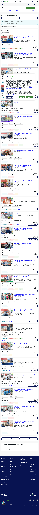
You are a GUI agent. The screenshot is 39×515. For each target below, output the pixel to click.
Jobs (11, 1)
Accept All (30, 97)
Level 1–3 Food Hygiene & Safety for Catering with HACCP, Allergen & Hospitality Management (24, 359)
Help (1, 459)
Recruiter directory (13, 463)
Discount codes (3, 471)
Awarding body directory (5, 477)
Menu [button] (2, 4)
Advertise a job (12, 472)
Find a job (12, 461)
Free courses (35, 10)
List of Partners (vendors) (10, 94)
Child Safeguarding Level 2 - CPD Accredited (23, 343)
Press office (22, 465)
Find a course (5, 8)
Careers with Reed (33, 472)
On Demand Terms (4, 484)
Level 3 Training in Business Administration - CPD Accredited (24, 134)
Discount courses (5, 10)
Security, (34, 505)
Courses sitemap (3, 487)
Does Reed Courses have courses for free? (10, 449)
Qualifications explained (5, 479)
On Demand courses (20, 10)
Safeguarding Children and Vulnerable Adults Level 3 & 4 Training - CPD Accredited (24, 310)
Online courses (12, 10)
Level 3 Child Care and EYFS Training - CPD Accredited (22, 198)
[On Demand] (6, 39)
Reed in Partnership (33, 469)
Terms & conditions (31, 508)
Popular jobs (12, 464)
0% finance (2, 474)
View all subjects (3, 464)
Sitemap (11, 474)
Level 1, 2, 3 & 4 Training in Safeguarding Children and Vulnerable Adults (24, 261)
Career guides (3, 482)
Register (31, 1)
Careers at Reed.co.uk (24, 462)
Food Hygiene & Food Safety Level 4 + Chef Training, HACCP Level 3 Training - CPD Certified (24, 375)
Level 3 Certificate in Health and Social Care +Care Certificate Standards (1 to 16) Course (24, 276)
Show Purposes (9, 97)
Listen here (10, 504)
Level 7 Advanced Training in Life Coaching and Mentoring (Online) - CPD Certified (23, 390)
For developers (22, 464)
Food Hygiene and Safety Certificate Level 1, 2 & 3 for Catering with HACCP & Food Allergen (24, 102)
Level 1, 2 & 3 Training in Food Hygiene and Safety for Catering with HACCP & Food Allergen (24, 69)
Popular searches (13, 466)
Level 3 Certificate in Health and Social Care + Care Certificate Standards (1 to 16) (24, 37)
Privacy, (37, 505)
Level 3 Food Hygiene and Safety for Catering (23, 116)
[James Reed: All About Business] (4, 502)
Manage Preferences (28, 505)
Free (13, 26)
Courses (15, 1)
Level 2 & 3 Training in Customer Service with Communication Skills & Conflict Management (23, 54)
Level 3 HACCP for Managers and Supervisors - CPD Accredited (24, 407)
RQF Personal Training (6, 26)
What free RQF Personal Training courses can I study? (12, 444)
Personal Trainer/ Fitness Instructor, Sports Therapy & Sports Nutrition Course (24, 295)
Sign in (36, 1)
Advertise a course (4, 486)
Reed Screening (32, 471)
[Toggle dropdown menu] (37, 37)
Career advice (22, 1)
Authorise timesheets (33, 463)
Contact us (2, 461)
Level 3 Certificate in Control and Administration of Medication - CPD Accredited (24, 229)
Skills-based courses (4, 481)
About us (21, 460)
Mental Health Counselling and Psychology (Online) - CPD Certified (24, 181)
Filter (11, 18)
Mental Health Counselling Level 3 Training (22, 243)
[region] (19, 87)
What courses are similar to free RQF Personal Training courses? (14, 447)
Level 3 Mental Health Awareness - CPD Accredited (24, 150)
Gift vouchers (3, 472)
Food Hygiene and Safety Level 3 (20, 213)
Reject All (22, 97)
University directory (4, 476)
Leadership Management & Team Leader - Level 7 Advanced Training (23, 325)
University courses (28, 10)
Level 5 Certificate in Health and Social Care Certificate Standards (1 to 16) (22, 166)
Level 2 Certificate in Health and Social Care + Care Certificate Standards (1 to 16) (24, 422)
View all (19, 453)
